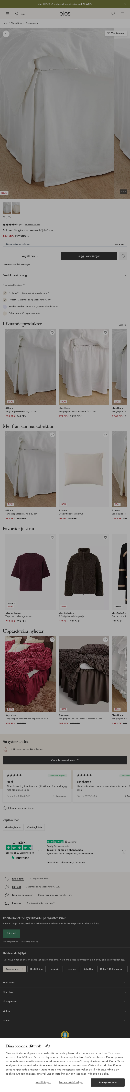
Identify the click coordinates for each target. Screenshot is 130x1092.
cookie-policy (101, 1073)
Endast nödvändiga (71, 1082)
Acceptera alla (108, 1082)
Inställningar (43, 1082)
